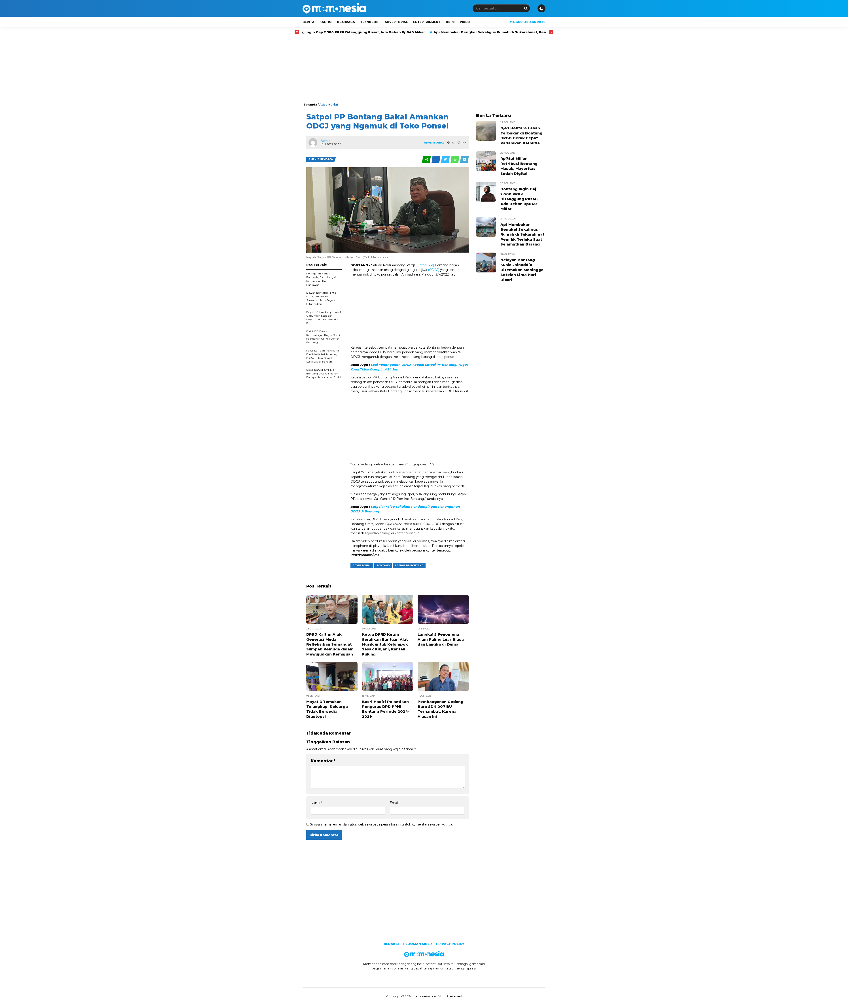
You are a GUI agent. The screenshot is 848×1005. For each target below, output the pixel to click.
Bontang (383, 565)
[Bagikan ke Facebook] (436, 159)
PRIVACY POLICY (450, 944)
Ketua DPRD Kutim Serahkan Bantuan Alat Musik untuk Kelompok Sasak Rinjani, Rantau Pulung (385, 644)
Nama (316, 803)
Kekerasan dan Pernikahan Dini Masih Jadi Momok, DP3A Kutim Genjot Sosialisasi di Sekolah (323, 356)
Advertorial (396, 22)
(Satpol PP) (425, 265)
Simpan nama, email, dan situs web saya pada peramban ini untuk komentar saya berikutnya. (381, 824)
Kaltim (325, 22)
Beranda (310, 104)
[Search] (525, 8)
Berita (308, 22)
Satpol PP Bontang (409, 565)
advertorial (362, 565)
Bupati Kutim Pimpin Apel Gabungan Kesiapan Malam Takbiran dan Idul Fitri (323, 317)
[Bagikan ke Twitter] (445, 159)
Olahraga (346, 22)
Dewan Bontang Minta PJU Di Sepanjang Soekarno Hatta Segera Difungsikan (321, 298)
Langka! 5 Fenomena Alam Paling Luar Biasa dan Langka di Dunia (441, 639)
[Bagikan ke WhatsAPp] (455, 159)
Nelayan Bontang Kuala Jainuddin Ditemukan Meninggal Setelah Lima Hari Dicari (522, 270)
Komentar (323, 760)
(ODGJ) (433, 270)
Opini (450, 22)
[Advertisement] (424, 69)
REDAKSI (391, 944)
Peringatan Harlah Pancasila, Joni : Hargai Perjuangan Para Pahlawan (321, 279)
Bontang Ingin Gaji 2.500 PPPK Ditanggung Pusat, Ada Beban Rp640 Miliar (519, 199)
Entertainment (426, 22)
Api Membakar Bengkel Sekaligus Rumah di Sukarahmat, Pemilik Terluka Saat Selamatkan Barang (454, 32)
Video (465, 22)
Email (395, 803)
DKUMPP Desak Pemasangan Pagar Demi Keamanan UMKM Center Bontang (323, 337)
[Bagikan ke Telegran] (464, 159)
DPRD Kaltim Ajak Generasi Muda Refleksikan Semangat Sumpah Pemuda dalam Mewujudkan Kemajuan (330, 644)
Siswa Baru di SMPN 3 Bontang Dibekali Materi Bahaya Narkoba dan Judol (323, 373)
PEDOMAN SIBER (417, 944)
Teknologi (369, 22)
